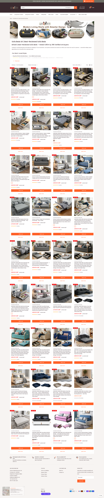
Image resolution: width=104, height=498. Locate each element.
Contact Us (61, 472)
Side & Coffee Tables (83, 14)
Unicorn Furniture (15, 88)
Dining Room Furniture (29, 14)
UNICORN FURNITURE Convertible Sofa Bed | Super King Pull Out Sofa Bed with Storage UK (62, 307)
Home (11, 14)
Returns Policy (44, 472)
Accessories (72, 14)
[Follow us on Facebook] (42, 491)
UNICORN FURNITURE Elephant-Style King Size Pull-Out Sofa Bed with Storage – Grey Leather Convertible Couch (19, 220)
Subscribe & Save (89, 1)
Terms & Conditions (45, 470)
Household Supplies (64, 14)
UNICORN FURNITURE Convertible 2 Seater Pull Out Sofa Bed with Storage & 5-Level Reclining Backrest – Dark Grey (83, 392)
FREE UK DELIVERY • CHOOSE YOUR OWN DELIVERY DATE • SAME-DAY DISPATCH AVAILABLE (52, 1)
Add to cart (21, 104)
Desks (57, 14)
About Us (61, 470)
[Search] (75, 7)
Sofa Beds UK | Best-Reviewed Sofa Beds (20, 18)
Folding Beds (43, 14)
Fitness (37, 14)
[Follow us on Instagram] (44, 491)
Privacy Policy (44, 474)
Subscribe (81, 480)
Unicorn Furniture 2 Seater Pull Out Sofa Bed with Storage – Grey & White (41, 220)
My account (82, 8)
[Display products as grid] (89, 65)
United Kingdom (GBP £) (15, 489)
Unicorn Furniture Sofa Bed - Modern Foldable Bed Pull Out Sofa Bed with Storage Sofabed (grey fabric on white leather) (20, 134)
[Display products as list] (91, 65)
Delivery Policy (44, 476)
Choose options (62, 148)
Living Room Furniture (18, 14)
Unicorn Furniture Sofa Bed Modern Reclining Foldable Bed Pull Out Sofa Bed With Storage (41, 177)
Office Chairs (51, 14)
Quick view (20, 107)
